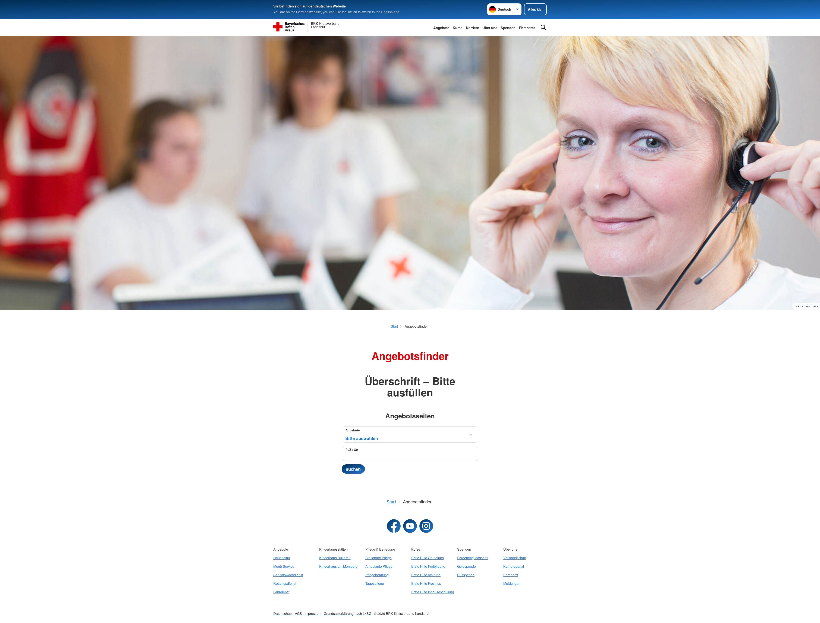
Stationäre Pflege (378, 557)
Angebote (441, 27)
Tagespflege (374, 583)
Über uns (489, 27)
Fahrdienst (281, 591)
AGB (298, 613)
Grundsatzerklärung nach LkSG (347, 613)
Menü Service (283, 566)
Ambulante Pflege (378, 566)
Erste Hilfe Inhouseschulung (432, 591)
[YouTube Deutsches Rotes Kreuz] (410, 526)
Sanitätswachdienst (288, 574)
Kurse (458, 27)
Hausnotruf (281, 557)
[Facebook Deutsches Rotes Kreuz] (394, 526)
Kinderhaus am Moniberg (338, 566)
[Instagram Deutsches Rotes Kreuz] (426, 526)
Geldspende (466, 566)
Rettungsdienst (284, 583)
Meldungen (511, 583)
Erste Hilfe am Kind (426, 574)
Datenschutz (282, 613)
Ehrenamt (527, 27)
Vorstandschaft (514, 557)
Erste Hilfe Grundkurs (427, 557)
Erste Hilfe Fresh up (426, 583)
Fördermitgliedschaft (472, 557)
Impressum (313, 613)
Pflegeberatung (377, 574)
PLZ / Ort (352, 449)
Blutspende (465, 574)
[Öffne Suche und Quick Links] (543, 27)
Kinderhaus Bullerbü (334, 557)
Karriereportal (513, 566)
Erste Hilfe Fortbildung (428, 566)
